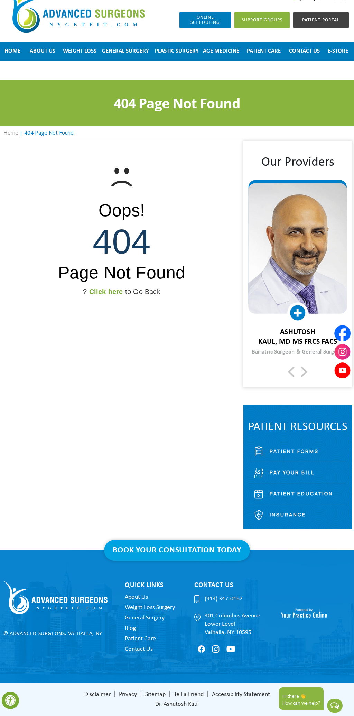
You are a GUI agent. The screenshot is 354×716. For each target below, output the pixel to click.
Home (10, 132)
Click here (106, 291)
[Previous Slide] (291, 372)
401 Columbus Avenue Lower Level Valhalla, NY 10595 (232, 624)
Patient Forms (294, 451)
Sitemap (155, 694)
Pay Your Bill (292, 472)
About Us (136, 597)
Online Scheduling (205, 20)
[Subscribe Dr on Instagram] (216, 649)
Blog (130, 628)
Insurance (288, 514)
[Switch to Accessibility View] (10, 700)
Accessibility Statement (241, 694)
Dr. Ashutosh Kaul (177, 704)
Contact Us (139, 649)
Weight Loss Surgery (150, 607)
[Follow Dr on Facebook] (201, 649)
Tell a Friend (189, 694)
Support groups (262, 20)
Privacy (128, 694)
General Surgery (145, 618)
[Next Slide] (304, 372)
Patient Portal (320, 20)
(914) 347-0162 (224, 599)
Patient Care (140, 638)
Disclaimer (97, 694)
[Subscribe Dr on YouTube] (230, 648)
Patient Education (301, 493)
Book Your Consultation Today (177, 550)
